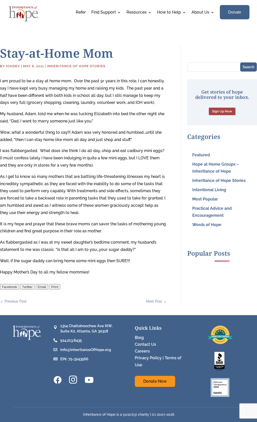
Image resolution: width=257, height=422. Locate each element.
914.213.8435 (71, 340)
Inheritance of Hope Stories (76, 66)
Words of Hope (206, 224)
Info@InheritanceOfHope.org (85, 349)
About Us (200, 13)
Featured (201, 155)
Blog (139, 337)
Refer (81, 13)
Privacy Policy (148, 358)
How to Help (169, 13)
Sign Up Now (222, 111)
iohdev (13, 66)
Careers (142, 351)
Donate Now (155, 381)
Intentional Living (209, 189)
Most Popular (205, 199)
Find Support (103, 13)
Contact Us (145, 344)
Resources (136, 13)
